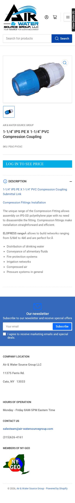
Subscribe (62, 326)
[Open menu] (68, 17)
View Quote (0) (73, 20)
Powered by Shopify (57, 488)
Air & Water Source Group (18, 125)
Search (64, 38)
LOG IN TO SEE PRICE (25, 164)
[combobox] (37, 38)
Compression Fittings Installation (24, 202)
